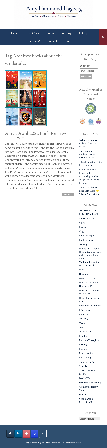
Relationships (86, 353)
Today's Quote (86, 361)
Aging (82, 222)
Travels (83, 366)
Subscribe (85, 66)
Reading (83, 344)
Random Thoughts (89, 340)
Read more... (68, 194)
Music (82, 322)
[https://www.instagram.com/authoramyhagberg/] (34, 434)
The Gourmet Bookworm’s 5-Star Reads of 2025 (89, 154)
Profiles (83, 335)
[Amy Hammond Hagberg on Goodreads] (43, 434)
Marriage (84, 318)
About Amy (32, 33)
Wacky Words (86, 378)
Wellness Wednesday (90, 382)
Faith (81, 269)
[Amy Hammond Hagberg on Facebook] (10, 434)
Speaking (34, 41)
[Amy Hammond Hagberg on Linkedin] (18, 434)
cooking (83, 244)
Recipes (83, 348)
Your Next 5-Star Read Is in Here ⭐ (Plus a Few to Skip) (89, 190)
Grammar (84, 274)
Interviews (84, 310)
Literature (84, 314)
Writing (66, 33)
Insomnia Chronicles (90, 305)
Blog (67, 41)
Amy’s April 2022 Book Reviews (36, 133)
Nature (83, 327)
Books (50, 33)
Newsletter (85, 331)
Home (14, 33)
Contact (52, 41)
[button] (103, 37)
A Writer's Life (86, 218)
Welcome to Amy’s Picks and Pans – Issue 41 (89, 143)
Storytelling (85, 357)
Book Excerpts (86, 235)
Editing (83, 33)
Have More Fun (87, 278)
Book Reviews (86, 240)
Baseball (83, 227)
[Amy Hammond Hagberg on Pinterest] (26, 434)
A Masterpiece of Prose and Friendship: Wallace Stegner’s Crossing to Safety (89, 176)
